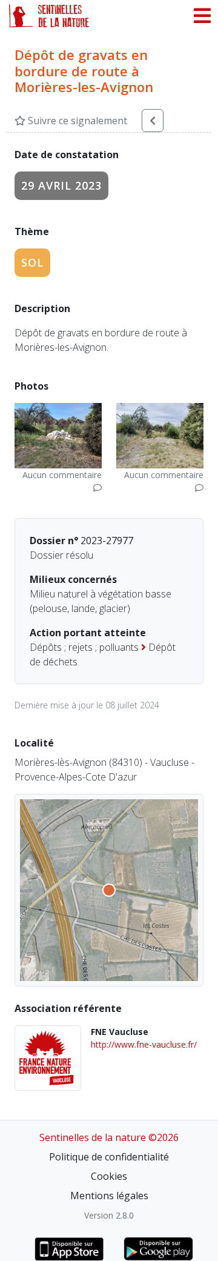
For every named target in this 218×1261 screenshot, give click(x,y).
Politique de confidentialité (109, 1156)
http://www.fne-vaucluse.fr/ (144, 1044)
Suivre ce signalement (76, 120)
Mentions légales (109, 1195)
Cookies (109, 1176)
